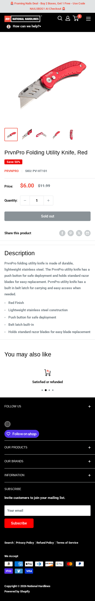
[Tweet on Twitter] (79, 233)
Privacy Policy (25, 542)
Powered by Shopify (17, 591)
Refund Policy (45, 542)
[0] (76, 18)
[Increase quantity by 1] (48, 200)
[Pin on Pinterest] (71, 233)
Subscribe (19, 523)
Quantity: (10, 200)
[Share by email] (87, 233)
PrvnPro (11, 171)
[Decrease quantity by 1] (25, 200)
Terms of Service (67, 542)
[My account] (68, 18)
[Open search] (60, 18)
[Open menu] (88, 19)
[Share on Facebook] (62, 233)
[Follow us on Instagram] (7, 424)
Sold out (47, 216)
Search (8, 542)
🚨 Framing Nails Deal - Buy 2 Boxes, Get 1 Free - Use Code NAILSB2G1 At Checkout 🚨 (47, 6)
